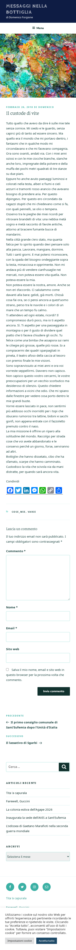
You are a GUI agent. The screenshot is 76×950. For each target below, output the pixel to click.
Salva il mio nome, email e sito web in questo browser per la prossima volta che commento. (35, 675)
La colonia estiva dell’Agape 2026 (29, 809)
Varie (32, 511)
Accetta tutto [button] (47, 940)
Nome (12, 607)
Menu (40, 28)
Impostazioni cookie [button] (19, 940)
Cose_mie (19, 511)
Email (11, 628)
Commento (16, 551)
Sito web (12, 649)
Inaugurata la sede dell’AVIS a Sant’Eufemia (36, 818)
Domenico (46, 107)
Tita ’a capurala (16, 793)
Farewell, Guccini (18, 801)
